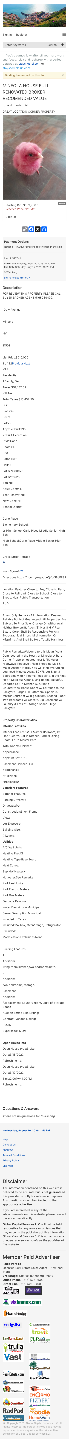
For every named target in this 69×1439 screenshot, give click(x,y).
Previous (18, 363)
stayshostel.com (29, 63)
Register (21, 34)
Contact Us (9, 1144)
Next (27, 363)
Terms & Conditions (14, 1155)
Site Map (8, 1165)
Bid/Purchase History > (17, 277)
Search (52, 45)
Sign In (7, 34)
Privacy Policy (11, 1160)
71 (21, 571)
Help (5, 1139)
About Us (8, 1149)
